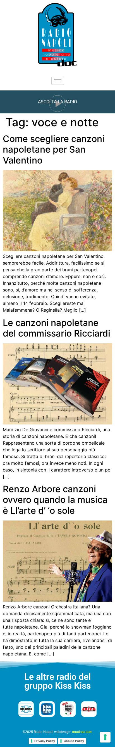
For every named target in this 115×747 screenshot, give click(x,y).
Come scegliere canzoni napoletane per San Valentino (53, 149)
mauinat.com (82, 732)
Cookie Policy (74, 741)
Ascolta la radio (57, 101)
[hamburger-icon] (57, 81)
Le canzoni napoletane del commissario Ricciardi (56, 328)
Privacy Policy (44, 741)
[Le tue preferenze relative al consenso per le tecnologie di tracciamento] (105, 737)
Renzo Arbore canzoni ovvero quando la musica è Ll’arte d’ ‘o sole (55, 500)
